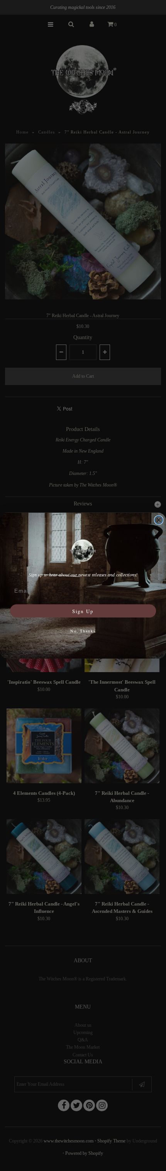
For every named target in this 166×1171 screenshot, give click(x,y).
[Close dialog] (159, 520)
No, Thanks (82, 631)
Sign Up (83, 610)
